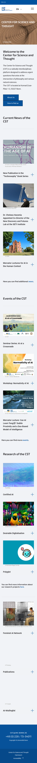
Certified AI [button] (8, 494)
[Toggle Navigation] (32, 9)
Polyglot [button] (7, 572)
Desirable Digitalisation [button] (13, 533)
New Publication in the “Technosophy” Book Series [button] (15, 174)
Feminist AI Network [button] (12, 633)
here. (22, 587)
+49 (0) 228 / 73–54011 (18, 736)
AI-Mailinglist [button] (9, 710)
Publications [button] (8, 672)
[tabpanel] (18, 29)
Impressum (18, 755)
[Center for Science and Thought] (7, 9)
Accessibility (17, 758)
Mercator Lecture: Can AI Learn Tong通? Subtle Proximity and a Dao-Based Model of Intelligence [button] (15, 425)
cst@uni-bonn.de (18, 733)
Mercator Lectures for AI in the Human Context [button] (15, 264)
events (25, 440)
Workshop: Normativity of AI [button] (16, 383)
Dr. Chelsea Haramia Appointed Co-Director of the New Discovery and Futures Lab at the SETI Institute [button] (16, 220)
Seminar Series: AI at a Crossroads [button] (13, 345)
